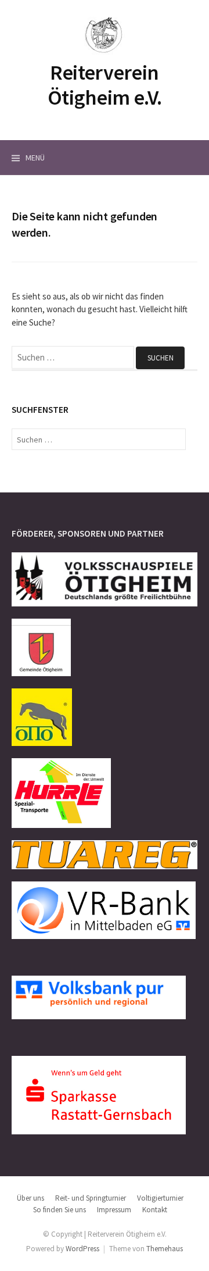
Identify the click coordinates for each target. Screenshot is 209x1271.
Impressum (114, 1210)
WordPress (82, 1249)
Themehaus (164, 1249)
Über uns (30, 1198)
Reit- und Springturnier (90, 1198)
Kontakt (154, 1210)
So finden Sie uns (59, 1210)
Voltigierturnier (160, 1198)
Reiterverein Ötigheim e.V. (104, 84)
